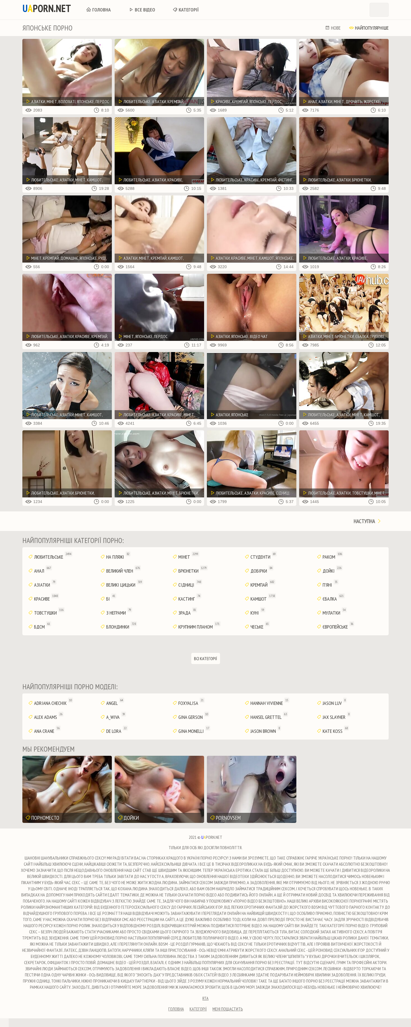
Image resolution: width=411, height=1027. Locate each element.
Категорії (188, 9)
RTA (205, 998)
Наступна (365, 521)
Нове (335, 28)
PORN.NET (46, 8)
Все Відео (144, 9)
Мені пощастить (227, 1009)
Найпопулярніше (371, 28)
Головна (101, 9)
